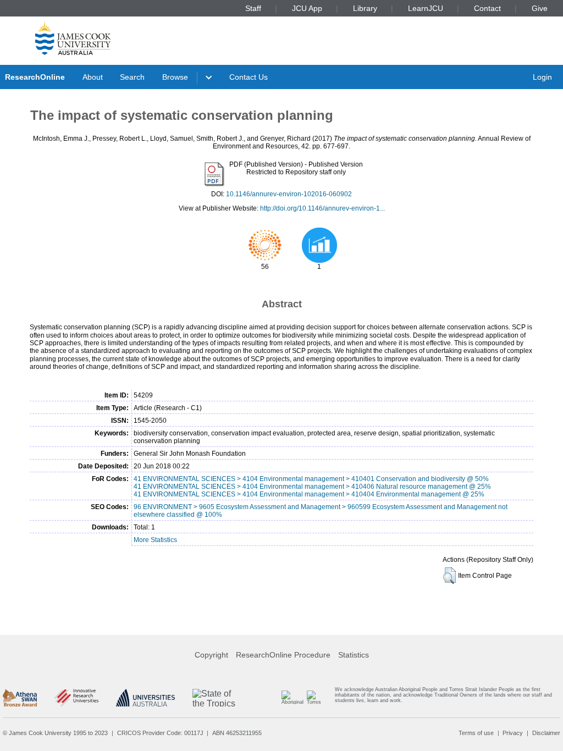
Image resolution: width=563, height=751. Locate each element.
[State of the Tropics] (214, 697)
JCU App (307, 8)
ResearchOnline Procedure (283, 654)
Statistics (353, 654)
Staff (253, 8)
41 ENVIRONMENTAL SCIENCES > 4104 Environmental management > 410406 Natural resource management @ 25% (312, 486)
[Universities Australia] (145, 697)
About (92, 77)
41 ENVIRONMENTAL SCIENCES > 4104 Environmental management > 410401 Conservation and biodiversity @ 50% (311, 479)
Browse (175, 77)
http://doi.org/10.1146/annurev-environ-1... (322, 208)
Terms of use (476, 733)
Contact (487, 8)
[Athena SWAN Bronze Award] (20, 697)
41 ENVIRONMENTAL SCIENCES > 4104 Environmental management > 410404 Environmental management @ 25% (309, 494)
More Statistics (155, 540)
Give (540, 8)
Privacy (513, 733)
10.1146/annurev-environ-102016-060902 (289, 194)
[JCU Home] (73, 38)
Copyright (211, 654)
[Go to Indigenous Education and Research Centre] (292, 697)
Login (542, 77)
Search (132, 77)
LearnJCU (425, 8)
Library (365, 8)
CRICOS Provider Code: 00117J (160, 733)
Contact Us (248, 77)
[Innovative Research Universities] (76, 697)
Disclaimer (546, 733)
